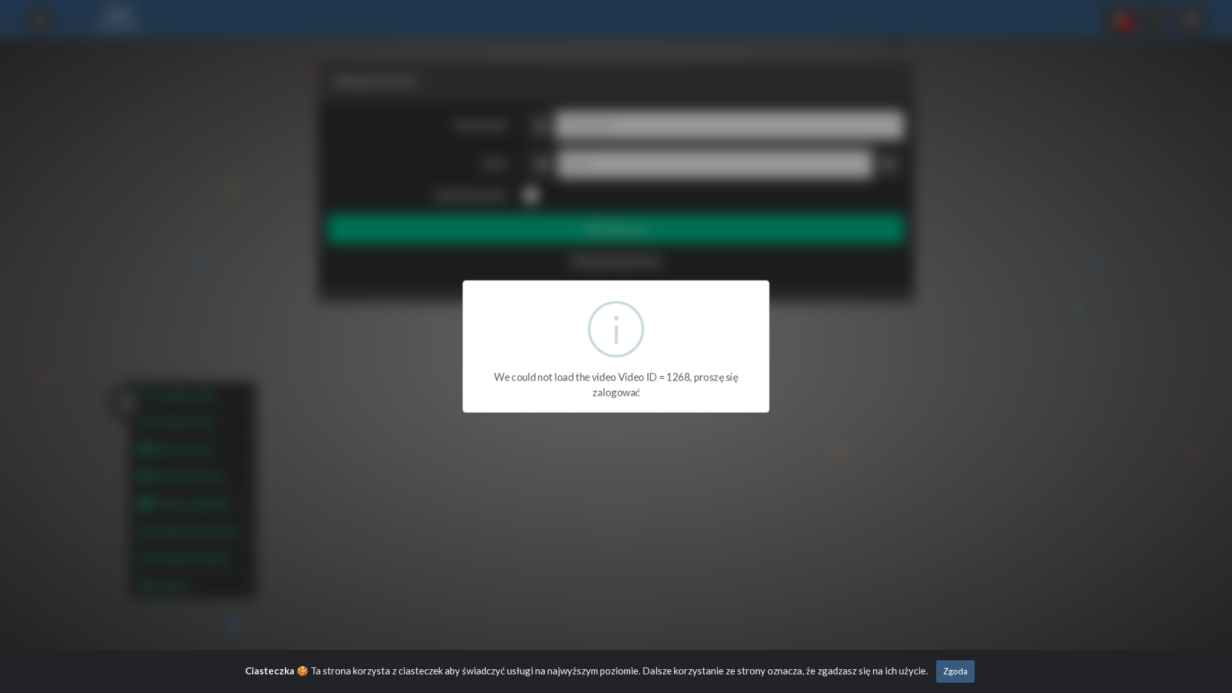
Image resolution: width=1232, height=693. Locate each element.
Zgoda (955, 671)
